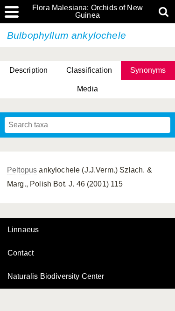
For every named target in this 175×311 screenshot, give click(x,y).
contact (20, 253)
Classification (89, 70)
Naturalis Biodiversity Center (56, 276)
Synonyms (148, 70)
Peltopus (22, 170)
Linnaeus (23, 230)
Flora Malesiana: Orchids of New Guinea (87, 11)
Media (87, 89)
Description (28, 70)
